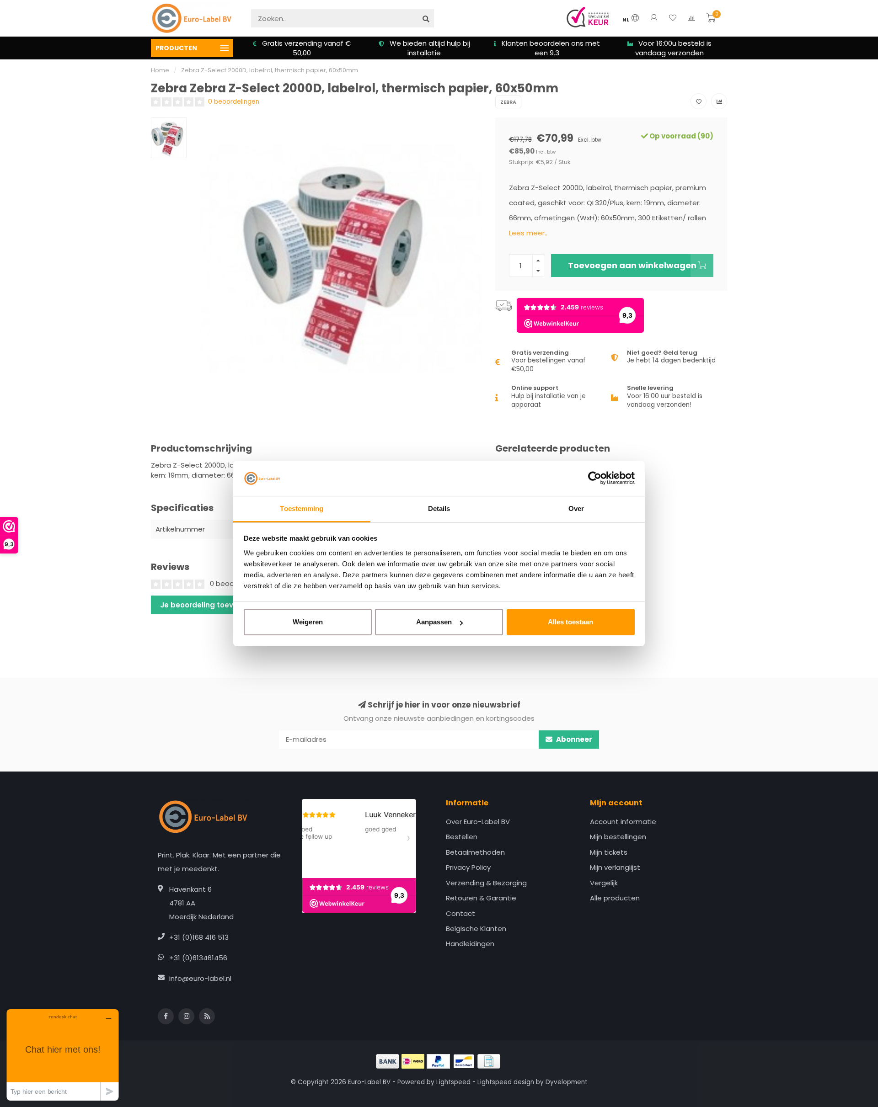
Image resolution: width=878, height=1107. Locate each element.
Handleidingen (470, 943)
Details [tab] (439, 508)
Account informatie (623, 821)
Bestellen (461, 836)
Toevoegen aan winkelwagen (632, 265)
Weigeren (308, 622)
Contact (460, 913)
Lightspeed (453, 1082)
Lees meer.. (528, 233)
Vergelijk (604, 883)
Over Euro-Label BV (478, 821)
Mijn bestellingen (618, 836)
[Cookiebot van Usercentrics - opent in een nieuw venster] (595, 478)
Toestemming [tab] (301, 508)
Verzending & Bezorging (486, 883)
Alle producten (615, 898)
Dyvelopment (567, 1082)
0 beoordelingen (233, 101)
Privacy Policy (468, 867)
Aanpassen (434, 622)
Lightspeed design (505, 1082)
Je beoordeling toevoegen (208, 605)
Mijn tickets (608, 852)
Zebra (508, 102)
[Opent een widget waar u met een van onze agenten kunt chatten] (62, 1055)
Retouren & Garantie (481, 898)
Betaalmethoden (475, 852)
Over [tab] (576, 508)
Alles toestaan (570, 622)
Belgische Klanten (476, 928)
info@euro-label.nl (200, 978)
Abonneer (573, 739)
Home (160, 70)
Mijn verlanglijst (615, 867)
